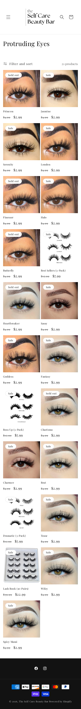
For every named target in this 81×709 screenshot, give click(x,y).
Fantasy (45, 376)
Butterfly (8, 270)
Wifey (44, 588)
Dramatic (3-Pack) (14, 535)
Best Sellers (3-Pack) (53, 270)
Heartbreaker (11, 323)
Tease (44, 535)
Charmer (8, 482)
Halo (44, 217)
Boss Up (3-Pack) (13, 429)
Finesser (8, 217)
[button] (8, 17)
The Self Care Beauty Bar (33, 701)
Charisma (47, 429)
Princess (8, 111)
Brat (43, 482)
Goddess (8, 376)
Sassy (44, 323)
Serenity (8, 164)
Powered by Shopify (60, 701)
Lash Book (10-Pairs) (16, 588)
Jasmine (46, 111)
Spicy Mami (10, 641)
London (45, 164)
